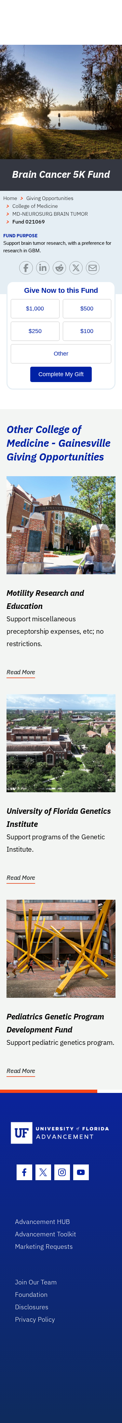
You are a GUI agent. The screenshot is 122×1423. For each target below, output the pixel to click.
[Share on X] (77, 269)
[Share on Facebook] (27, 269)
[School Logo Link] (57, 1133)
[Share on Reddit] (61, 269)
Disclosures (31, 1306)
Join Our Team (36, 1282)
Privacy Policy (35, 1319)
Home (10, 198)
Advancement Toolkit (45, 1234)
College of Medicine (35, 206)
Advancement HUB (42, 1221)
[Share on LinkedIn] (44, 269)
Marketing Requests (44, 1246)
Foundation (31, 1294)
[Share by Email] (94, 269)
